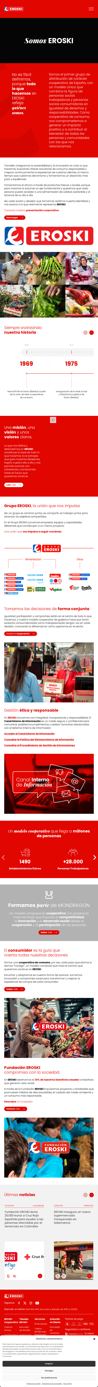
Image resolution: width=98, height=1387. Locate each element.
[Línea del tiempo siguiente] (91, 332)
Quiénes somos (8, 1329)
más (11, 484)
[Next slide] (94, 857)
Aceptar (49, 1363)
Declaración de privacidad (52, 1384)
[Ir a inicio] (13, 9)
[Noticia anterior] (85, 1195)
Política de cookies (34, 1384)
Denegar (49, 1370)
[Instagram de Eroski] (31, 1303)
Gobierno (18, 633)
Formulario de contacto (55, 1330)
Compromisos (10, 1334)
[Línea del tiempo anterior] (85, 332)
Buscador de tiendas (24, 1329)
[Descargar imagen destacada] (14, 1276)
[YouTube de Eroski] (37, 1303)
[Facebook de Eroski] (19, 1303)
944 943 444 (32, 1309)
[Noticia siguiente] (91, 1195)
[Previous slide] (3, 857)
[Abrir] (91, 9)
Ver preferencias (49, 1377)
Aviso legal (67, 1384)
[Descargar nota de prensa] (8, 1276)
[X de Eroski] (24, 1303)
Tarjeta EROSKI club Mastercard (40, 1331)
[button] (94, 1339)
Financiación (40, 1323)
